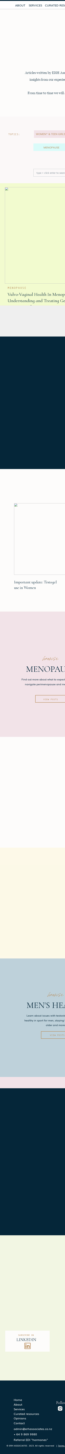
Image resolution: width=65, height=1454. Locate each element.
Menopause (17, 287)
